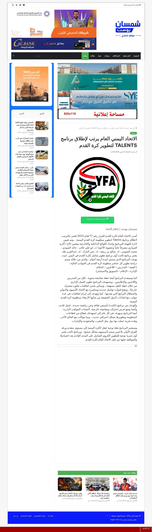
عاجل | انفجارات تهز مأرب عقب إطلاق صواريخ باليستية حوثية (24, 140)
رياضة (85, 56)
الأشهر (41, 113)
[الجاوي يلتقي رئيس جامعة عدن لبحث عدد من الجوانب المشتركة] (41, 186)
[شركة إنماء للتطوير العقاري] (97, 68)
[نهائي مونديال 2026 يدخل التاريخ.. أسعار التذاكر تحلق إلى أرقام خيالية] (70, 484)
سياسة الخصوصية (40, 516)
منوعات (106, 56)
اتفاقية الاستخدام (26, 516)
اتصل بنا (50, 516)
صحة (99, 56)
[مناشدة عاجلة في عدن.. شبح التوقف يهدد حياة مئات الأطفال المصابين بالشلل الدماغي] (41, 154)
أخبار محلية (126, 56)
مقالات (92, 56)
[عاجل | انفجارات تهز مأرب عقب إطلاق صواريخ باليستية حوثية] (41, 141)
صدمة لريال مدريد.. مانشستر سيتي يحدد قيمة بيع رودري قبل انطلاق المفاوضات (125, 495)
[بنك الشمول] (97, 82)
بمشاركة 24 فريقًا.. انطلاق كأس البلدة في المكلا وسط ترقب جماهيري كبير (98, 495)
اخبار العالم (116, 56)
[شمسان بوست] (128, 29)
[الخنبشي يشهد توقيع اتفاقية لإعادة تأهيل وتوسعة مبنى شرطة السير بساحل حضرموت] (41, 125)
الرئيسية (136, 56)
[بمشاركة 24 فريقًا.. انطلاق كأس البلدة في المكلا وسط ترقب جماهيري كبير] (97, 484)
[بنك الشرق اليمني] (97, 99)
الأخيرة (21, 113)
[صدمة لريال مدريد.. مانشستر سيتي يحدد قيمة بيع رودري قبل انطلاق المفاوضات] (125, 484)
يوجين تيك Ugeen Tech (119, 520)
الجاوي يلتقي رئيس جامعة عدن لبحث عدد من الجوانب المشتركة (24, 185)
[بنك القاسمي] (31, 101)
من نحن (15, 516)
